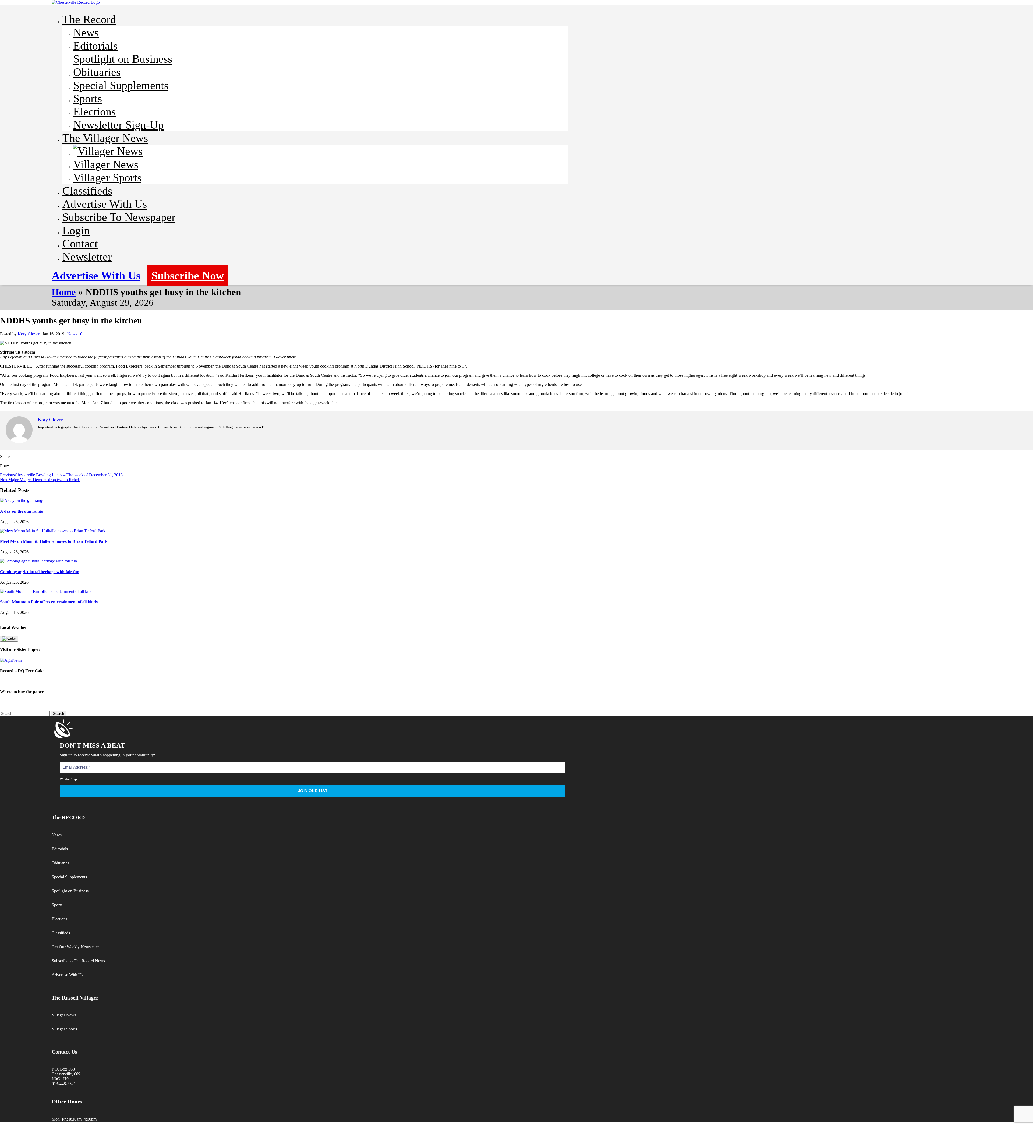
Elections (94, 111)
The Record (89, 19)
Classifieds (87, 190)
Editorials (95, 45)
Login (76, 230)
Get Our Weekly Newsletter (75, 947)
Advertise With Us (104, 204)
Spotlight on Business (122, 58)
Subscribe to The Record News (78, 961)
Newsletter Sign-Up (118, 124)
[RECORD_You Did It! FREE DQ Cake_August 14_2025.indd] (516, 681)
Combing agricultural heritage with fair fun (39, 571)
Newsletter (87, 256)
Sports (87, 98)
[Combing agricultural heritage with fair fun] (38, 561)
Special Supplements (120, 85)
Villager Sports (107, 177)
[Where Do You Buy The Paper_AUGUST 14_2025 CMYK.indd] (516, 702)
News (86, 32)
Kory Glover (29, 334)
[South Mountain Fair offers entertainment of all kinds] (47, 591)
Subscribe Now (187, 275)
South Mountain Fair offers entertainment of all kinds (49, 602)
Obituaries (97, 72)
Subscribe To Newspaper (118, 217)
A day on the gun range (21, 511)
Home (64, 292)
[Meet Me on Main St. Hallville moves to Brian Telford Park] (52, 531)
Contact (80, 243)
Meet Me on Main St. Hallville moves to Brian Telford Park (54, 541)
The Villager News (105, 138)
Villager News (105, 164)
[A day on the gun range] (22, 500)
